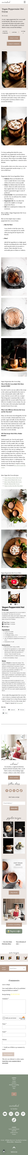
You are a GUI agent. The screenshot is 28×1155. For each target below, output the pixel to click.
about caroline (14, 777)
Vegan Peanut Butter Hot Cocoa (13, 478)
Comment (5, 998)
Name (4, 1024)
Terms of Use (18, 1141)
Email (4, 1032)
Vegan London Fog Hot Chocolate (13, 486)
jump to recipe (14, 38)
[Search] (24, 968)
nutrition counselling (14, 924)
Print (13, 604)
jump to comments (14, 43)
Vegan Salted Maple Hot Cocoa (12, 480)
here (22, 168)
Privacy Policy (10, 1141)
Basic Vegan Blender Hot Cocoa (13, 482)
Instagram (19, 703)
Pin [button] (17, 604)
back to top (14, 1152)
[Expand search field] (14, 1094)
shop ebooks (14, 892)
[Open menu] (24, 2)
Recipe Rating (6, 994)
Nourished (14, 1105)
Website (4, 1039)
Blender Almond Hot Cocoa (11, 484)
